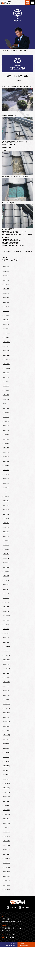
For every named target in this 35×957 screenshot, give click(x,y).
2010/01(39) (6, 832)
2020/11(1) (6, 399)
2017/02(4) (6, 523)
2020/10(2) (6, 403)
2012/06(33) (6, 704)
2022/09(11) (6, 306)
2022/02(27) (6, 337)
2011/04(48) (6, 766)
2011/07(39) (6, 752)
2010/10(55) (6, 792)
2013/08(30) (6, 646)
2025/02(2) (6, 266)
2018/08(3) (6, 487)
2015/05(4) (6, 571)
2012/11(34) (6, 682)
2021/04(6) (6, 381)
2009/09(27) (6, 849)
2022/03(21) (6, 333)
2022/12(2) (6, 302)
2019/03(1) (6, 474)
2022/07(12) (6, 315)
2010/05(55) (6, 814)
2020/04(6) (6, 430)
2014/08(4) (6, 611)
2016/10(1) (6, 527)
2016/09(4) (6, 531)
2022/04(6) (6, 328)
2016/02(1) (6, 549)
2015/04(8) (6, 576)
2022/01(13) (6, 342)
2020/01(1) (6, 443)
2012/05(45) (6, 708)
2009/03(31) (6, 876)
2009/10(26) (6, 845)
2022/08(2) (6, 311)
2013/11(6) (6, 633)
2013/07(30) (6, 651)
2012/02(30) (6, 721)
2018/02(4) (6, 501)
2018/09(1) (6, 483)
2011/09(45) (6, 743)
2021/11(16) (6, 350)
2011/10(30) (6, 739)
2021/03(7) (6, 386)
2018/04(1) (6, 496)
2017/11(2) (6, 505)
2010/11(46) (6, 788)
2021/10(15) (6, 355)
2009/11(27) (6, 841)
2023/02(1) (6, 293)
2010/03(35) (6, 823)
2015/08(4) (6, 558)
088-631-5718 (10, 934)
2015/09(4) (6, 554)
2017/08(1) (6, 509)
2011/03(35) (6, 770)
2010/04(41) (6, 819)
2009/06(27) (6, 863)
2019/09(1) (6, 456)
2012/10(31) (6, 686)
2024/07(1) (6, 271)
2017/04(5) (6, 518)
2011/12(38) (6, 730)
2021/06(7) (6, 372)
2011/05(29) (6, 761)
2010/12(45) (6, 783)
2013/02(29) (6, 668)
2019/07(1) (6, 465)
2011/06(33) (6, 757)
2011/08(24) (6, 748)
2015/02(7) (6, 584)
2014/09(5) (6, 607)
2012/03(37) (6, 717)
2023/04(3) (6, 284)
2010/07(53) (6, 805)
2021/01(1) (6, 395)
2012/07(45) (6, 699)
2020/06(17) (6, 421)
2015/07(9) (6, 562)
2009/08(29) (6, 854)
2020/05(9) (6, 425)
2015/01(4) (6, 589)
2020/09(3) (6, 408)
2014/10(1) (6, 602)
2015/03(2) (6, 580)
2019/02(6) (6, 478)
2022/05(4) (6, 324)
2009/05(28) (6, 867)
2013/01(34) (6, 673)
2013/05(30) (6, 655)
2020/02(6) (6, 439)
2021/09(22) (6, 359)
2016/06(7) (6, 540)
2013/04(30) (6, 660)
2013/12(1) (6, 629)
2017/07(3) (6, 514)
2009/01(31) (6, 885)
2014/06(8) (6, 620)
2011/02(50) (6, 774)
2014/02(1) (6, 624)
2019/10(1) (6, 452)
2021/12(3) (6, 346)
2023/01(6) (6, 297)
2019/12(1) (6, 448)
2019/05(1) (6, 470)
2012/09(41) (6, 690)
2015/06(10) (6, 567)
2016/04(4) (6, 545)
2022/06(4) (6, 320)
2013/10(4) (6, 637)
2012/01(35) (6, 726)
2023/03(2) (6, 289)
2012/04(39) (6, 712)
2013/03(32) (6, 664)
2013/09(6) (6, 642)
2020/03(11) (6, 434)
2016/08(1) (6, 536)
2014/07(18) (6, 615)
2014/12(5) (6, 593)
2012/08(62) (6, 695)
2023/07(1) (6, 280)
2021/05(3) (6, 377)
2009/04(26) (6, 871)
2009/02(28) (6, 880)
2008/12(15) (6, 889)
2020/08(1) (6, 412)
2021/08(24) (6, 364)
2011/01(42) (6, 779)
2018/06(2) (6, 492)
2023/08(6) (6, 275)
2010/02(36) (6, 827)
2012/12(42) (6, 677)
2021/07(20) (6, 368)
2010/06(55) (6, 810)
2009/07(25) (6, 858)
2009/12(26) (6, 836)
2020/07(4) (6, 417)
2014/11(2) (6, 598)
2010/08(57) (6, 801)
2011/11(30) (6, 735)
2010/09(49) (6, 796)
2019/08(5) (6, 461)
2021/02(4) (6, 390)
